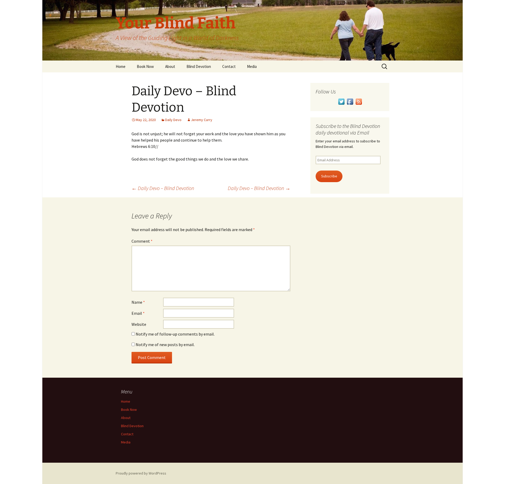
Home (120, 66)
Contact (229, 66)
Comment (142, 241)
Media (252, 66)
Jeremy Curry (201, 119)
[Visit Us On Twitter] (341, 101)
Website (139, 324)
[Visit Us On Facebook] (350, 101)
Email (138, 313)
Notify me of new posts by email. (165, 344)
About (170, 66)
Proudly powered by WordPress (141, 473)
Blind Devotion (198, 66)
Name (138, 302)
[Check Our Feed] (358, 101)
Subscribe (329, 176)
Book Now (145, 66)
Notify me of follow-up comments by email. (175, 334)
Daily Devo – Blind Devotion (163, 188)
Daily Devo (173, 119)
